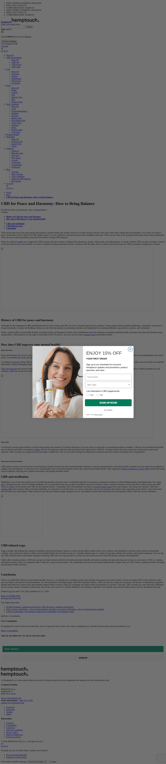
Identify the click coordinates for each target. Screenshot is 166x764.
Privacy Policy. (98, 414)
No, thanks (108, 410)
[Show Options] (129, 385)
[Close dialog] (130, 349)
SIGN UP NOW (108, 403)
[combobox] (107, 385)
